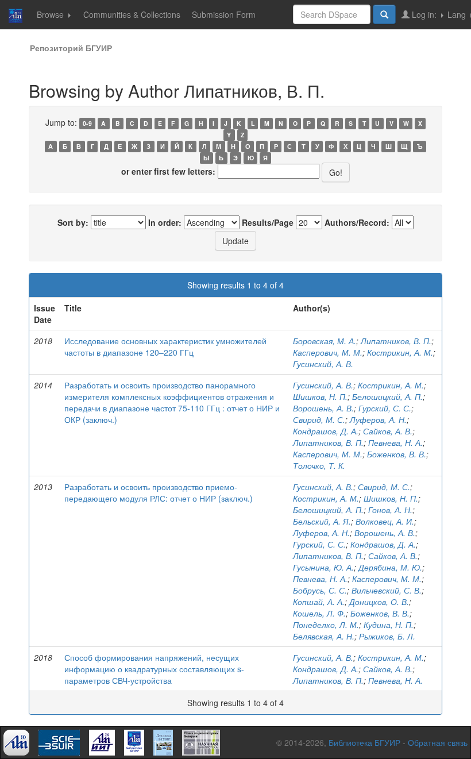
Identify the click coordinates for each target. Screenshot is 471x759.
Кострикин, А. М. (400, 352)
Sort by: (72, 222)
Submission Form (224, 14)
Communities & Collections (131, 14)
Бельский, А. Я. (322, 521)
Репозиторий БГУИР (71, 47)
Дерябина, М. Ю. (390, 567)
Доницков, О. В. (379, 601)
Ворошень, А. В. (323, 408)
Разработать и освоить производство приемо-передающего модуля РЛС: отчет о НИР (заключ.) (158, 492)
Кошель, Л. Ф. (319, 613)
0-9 (87, 123)
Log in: (424, 14)
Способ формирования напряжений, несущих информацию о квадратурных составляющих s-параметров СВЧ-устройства (154, 669)
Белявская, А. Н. (323, 636)
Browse (51, 14)
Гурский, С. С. (384, 408)
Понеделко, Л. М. (326, 624)
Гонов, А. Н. (390, 509)
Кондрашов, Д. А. (325, 431)
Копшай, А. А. (319, 601)
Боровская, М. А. (324, 340)
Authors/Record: (357, 222)
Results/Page (268, 222)
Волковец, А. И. (385, 521)
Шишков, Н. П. (320, 396)
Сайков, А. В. (387, 431)
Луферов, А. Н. (378, 419)
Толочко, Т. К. (319, 465)
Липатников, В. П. (396, 340)
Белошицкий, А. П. (387, 396)
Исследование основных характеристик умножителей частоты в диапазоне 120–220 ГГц (165, 346)
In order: (165, 222)
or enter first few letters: (168, 171)
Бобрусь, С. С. (320, 590)
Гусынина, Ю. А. (323, 567)
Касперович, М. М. (327, 352)
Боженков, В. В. (396, 454)
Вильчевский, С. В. (387, 590)
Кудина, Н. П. (389, 624)
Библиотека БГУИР (364, 742)
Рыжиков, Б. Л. (387, 636)
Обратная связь (438, 742)
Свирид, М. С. (319, 419)
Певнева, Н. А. (395, 442)
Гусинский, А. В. (323, 363)
